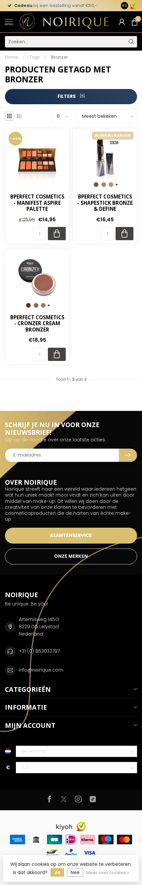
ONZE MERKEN (71, 556)
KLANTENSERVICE (71, 535)
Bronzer (59, 57)
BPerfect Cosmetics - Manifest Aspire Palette (37, 203)
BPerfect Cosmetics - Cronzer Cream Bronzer (37, 324)
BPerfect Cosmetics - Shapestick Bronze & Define (105, 203)
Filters (67, 96)
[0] (134, 21)
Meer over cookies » (107, 872)
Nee (75, 872)
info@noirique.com (41, 670)
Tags (34, 57)
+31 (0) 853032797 (39, 651)
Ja (57, 872)
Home (11, 57)
